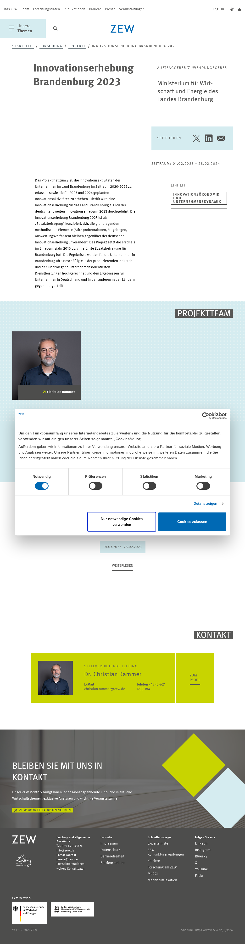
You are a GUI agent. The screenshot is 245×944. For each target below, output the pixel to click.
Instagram (203, 850)
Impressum (109, 843)
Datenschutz (110, 850)
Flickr (199, 876)
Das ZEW (10, 9)
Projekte (77, 46)
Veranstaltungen (132, 9)
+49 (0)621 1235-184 (150, 687)
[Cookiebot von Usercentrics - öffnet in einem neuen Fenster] (206, 415)
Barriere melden (112, 863)
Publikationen (74, 9)
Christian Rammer (61, 392)
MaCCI (153, 874)
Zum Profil (195, 678)
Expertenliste (158, 843)
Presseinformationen (70, 864)
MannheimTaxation (162, 880)
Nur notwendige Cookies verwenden (122, 522)
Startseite (23, 46)
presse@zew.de (67, 859)
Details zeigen (205, 503)
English (218, 9)
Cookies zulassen (192, 522)
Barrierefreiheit (112, 856)
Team (25, 9)
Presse (110, 9)
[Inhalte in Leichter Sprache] (239, 9)
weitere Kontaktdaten (70, 868)
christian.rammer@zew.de (104, 687)
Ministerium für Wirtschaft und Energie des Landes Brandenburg (187, 92)
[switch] (95, 486)
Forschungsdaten (46, 9)
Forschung (51, 46)
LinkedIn (201, 843)
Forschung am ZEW (162, 867)
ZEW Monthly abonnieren (45, 810)
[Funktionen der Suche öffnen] (55, 28)
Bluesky (201, 856)
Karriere (95, 9)
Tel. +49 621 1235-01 (69, 845)
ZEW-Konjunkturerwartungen (166, 852)
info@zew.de (65, 850)
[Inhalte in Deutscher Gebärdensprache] (232, 9)
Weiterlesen (122, 566)
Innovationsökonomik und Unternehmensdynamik (197, 198)
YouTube (201, 869)
